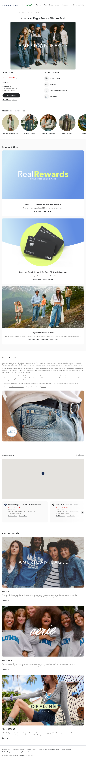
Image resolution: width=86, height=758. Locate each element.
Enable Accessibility (77, 5)
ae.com (43, 387)
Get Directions (12, 516)
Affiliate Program (7, 752)
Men (45, 5)
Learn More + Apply (40, 279)
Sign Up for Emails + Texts (49, 339)
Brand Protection (67, 750)
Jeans (51, 5)
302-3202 (6, 82)
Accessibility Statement (21, 752)
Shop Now (5, 600)
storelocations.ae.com (16, 387)
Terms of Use (6, 750)
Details (50, 211)
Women (38, 5)
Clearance (64, 5)
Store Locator (80, 455)
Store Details (23, 516)
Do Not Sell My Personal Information (49, 750)
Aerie (57, 5)
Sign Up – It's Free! (40, 211)
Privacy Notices (31, 750)
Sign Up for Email (33, 339)
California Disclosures (18, 750)
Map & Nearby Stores (10, 100)
